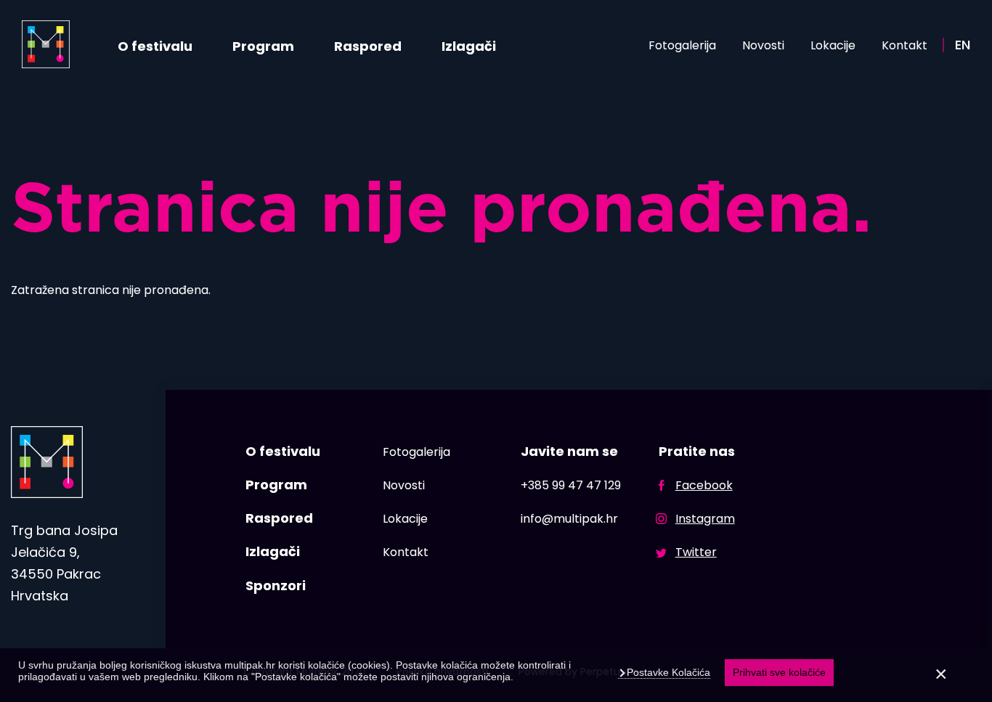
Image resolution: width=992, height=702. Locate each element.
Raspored (368, 46)
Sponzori (275, 585)
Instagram (705, 518)
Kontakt (904, 45)
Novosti (763, 45)
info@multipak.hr (569, 518)
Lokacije (832, 45)
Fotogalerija (682, 45)
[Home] (46, 44)
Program (263, 46)
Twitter (696, 552)
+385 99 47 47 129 (571, 485)
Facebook (704, 485)
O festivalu (155, 46)
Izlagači (469, 46)
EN (962, 45)
